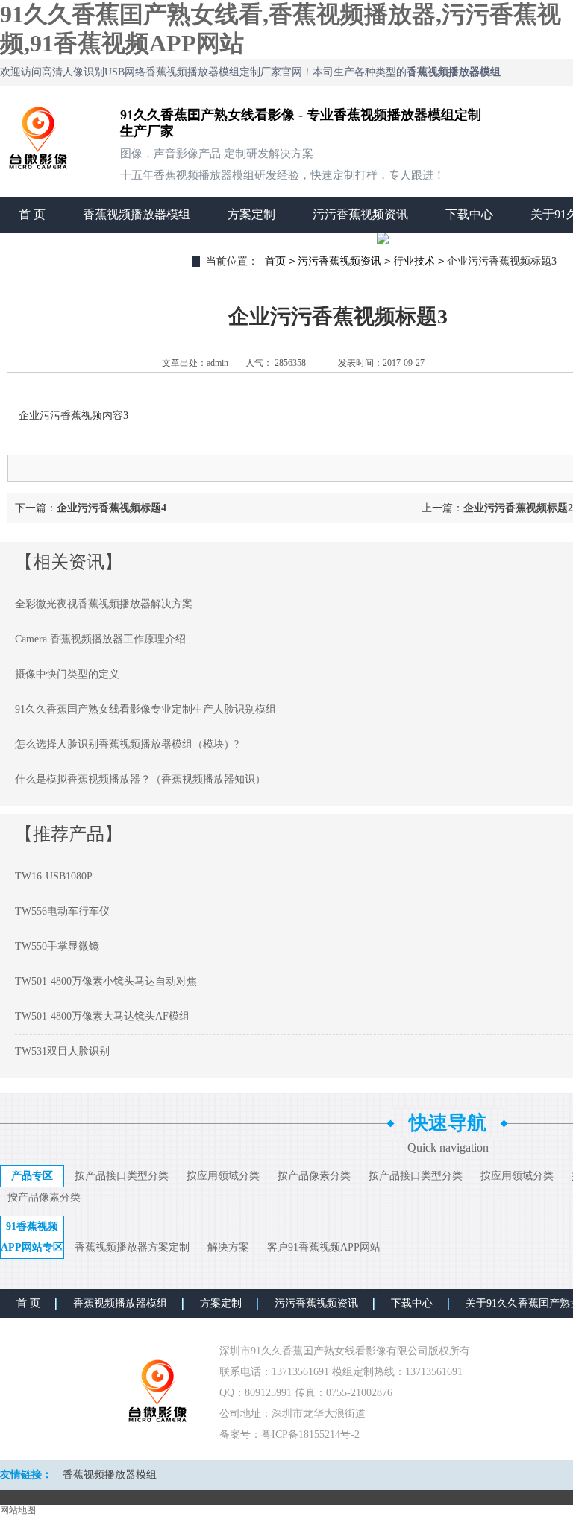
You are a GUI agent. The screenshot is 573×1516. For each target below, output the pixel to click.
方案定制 (251, 214)
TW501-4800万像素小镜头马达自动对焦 (106, 981)
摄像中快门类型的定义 (67, 674)
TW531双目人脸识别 (62, 1051)
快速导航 (447, 1123)
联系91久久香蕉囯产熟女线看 (96, 250)
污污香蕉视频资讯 (360, 214)
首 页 (32, 214)
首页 (275, 261)
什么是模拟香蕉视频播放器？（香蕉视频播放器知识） (140, 779)
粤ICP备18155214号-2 (310, 1434)
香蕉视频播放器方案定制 (132, 1247)
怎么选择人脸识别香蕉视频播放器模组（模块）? (127, 744)
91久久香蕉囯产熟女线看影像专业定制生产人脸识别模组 (145, 709)
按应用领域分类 (223, 1175)
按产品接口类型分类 (122, 1175)
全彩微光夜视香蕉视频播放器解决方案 (103, 604)
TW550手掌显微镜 (57, 946)
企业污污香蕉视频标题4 (111, 508)
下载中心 (469, 214)
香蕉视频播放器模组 (136, 214)
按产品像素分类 (314, 1175)
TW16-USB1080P (54, 876)
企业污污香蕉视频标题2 (518, 508)
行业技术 (414, 261)
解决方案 (228, 1247)
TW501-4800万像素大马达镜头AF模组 (102, 1016)
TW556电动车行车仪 (62, 911)
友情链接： (26, 1474)
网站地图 (18, 1510)
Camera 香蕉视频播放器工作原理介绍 (100, 639)
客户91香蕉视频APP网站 (324, 1247)
